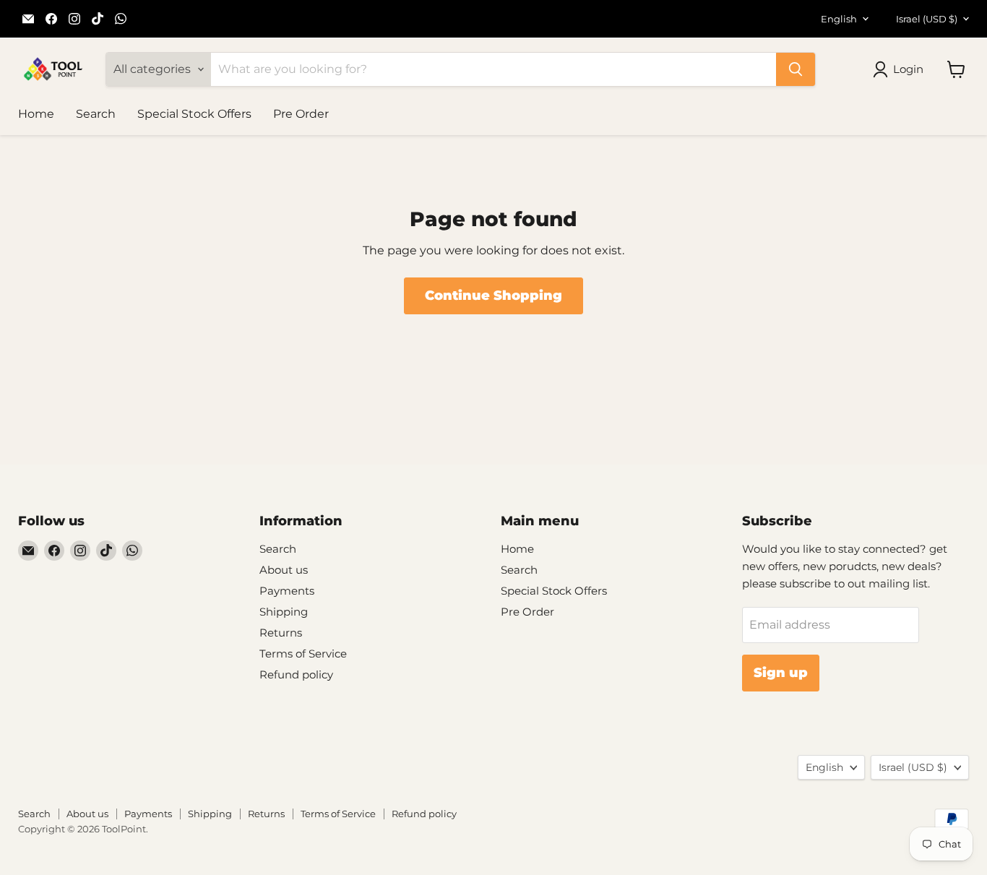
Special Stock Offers (194, 114)
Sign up (781, 673)
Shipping (283, 611)
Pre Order (301, 114)
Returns (280, 632)
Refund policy (296, 674)
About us (283, 570)
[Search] (795, 69)
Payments (286, 591)
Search (96, 114)
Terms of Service (303, 653)
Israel (926, 19)
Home (36, 114)
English (839, 19)
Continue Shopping (493, 295)
